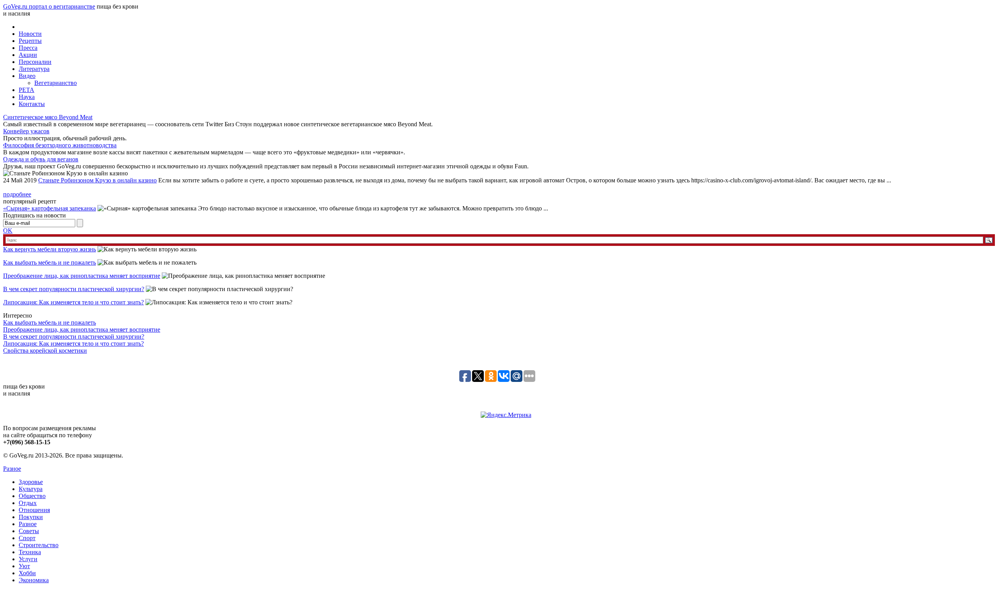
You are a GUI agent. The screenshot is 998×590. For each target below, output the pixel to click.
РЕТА (26, 90)
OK (7, 230)
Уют (24, 566)
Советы (29, 531)
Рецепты (30, 40)
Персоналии (35, 61)
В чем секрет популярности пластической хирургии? (73, 289)
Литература (34, 68)
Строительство (38, 545)
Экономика (34, 580)
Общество (32, 496)
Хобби (27, 573)
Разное (12, 468)
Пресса (28, 47)
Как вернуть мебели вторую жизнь (49, 249)
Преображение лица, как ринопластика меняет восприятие (81, 275)
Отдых (28, 503)
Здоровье (31, 482)
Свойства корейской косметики (45, 350)
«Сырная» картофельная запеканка (49, 208)
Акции (28, 54)
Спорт (27, 538)
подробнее (17, 194)
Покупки (31, 517)
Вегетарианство (55, 82)
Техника (30, 552)
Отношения (34, 510)
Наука (27, 97)
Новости (30, 33)
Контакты (32, 104)
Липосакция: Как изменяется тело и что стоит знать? (73, 302)
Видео (27, 75)
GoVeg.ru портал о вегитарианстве (49, 6)
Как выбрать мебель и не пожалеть (49, 262)
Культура (30, 489)
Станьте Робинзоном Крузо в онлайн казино (97, 180)
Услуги (28, 559)
